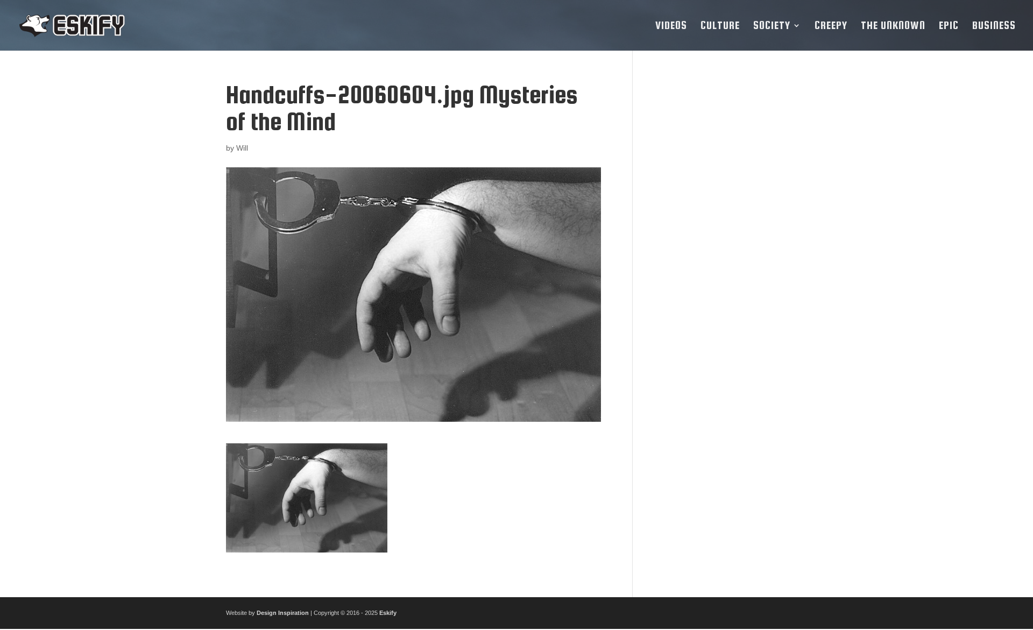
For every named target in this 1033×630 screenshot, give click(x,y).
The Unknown (893, 26)
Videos (671, 26)
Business (994, 26)
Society (771, 26)
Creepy (831, 26)
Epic (949, 26)
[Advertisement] (728, 242)
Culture (720, 26)
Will (242, 148)
